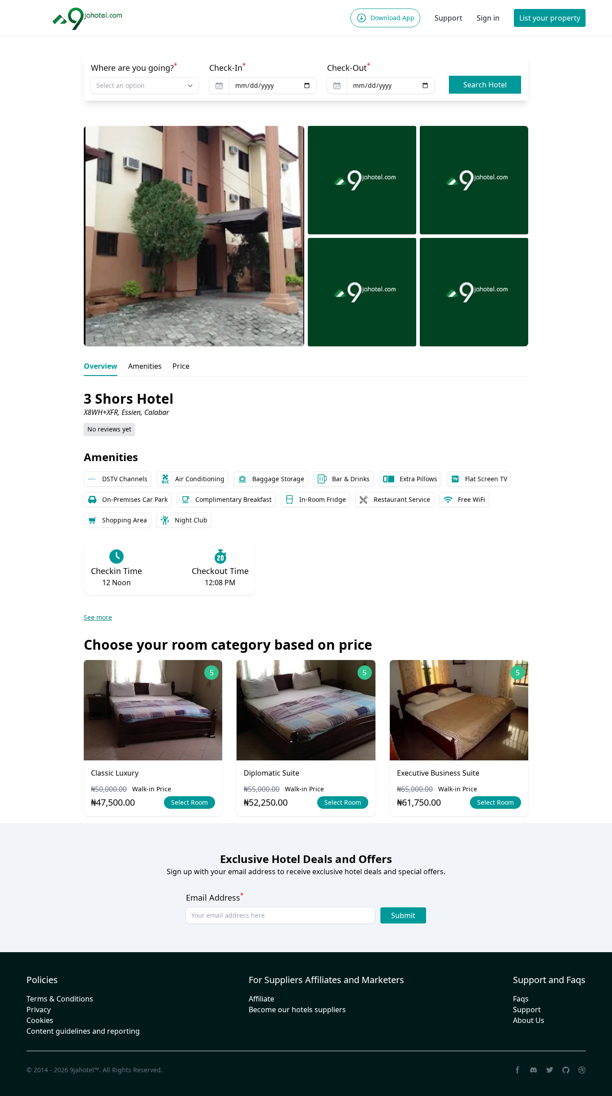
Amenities (145, 366)
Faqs (521, 999)
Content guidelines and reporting (83, 1031)
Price (181, 366)
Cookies (39, 1020)
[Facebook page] (517, 1070)
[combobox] (144, 86)
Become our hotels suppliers (297, 1009)
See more (98, 617)
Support (448, 18)
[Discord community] (533, 1070)
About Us (528, 1020)
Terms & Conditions (59, 999)
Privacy (38, 1009)
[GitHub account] (565, 1070)
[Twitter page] (549, 1070)
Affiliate (261, 999)
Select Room (189, 802)
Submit (403, 915)
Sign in (488, 18)
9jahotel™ (84, 1070)
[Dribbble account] (582, 1070)
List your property (549, 18)
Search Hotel (485, 85)
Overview (100, 366)
